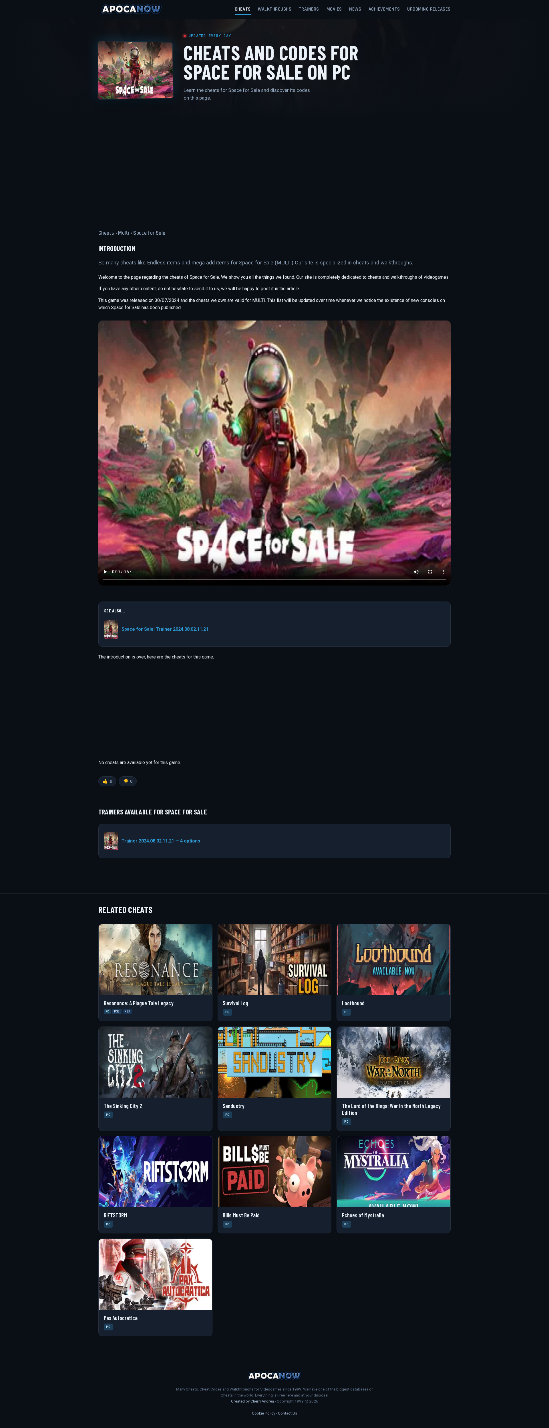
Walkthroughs (274, 9)
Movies (334, 9)
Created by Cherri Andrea (252, 1401)
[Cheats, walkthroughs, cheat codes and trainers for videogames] (131, 9)
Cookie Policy (263, 1413)
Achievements (384, 9)
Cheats (243, 9)
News (355, 9)
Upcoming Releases (429, 9)
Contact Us (287, 1413)
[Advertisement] (274, 162)
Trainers (309, 9)
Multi (123, 233)
